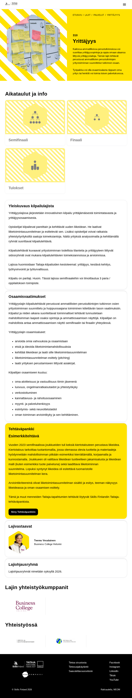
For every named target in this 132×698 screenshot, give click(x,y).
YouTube (114, 679)
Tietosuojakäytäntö (78, 666)
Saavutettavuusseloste (81, 671)
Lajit (87, 15)
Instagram (114, 666)
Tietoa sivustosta (77, 662)
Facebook (114, 662)
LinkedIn (113, 671)
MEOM (116, 690)
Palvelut (99, 15)
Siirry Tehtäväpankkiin (23, 512)
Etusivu (77, 15)
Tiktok (112, 675)
